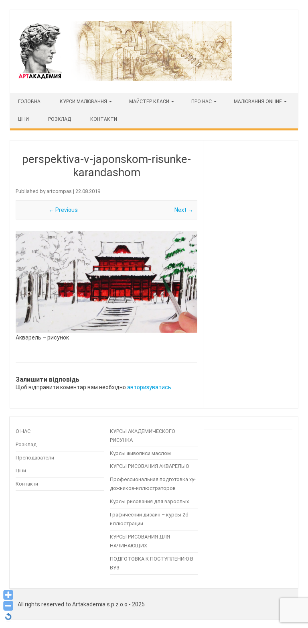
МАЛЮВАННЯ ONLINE (258, 101)
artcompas (59, 191)
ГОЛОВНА (29, 101)
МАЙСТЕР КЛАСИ (149, 101)
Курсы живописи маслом (140, 453)
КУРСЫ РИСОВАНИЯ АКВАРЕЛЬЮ (149, 466)
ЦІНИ (23, 119)
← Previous (63, 210)
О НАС (23, 431)
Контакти (103, 119)
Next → (183, 210)
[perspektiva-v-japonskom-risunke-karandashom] (106, 282)
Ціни (21, 470)
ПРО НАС (201, 101)
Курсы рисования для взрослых (149, 501)
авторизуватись (149, 387)
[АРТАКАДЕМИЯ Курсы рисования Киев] (124, 79)
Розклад (59, 119)
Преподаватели (35, 458)
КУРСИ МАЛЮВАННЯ (83, 101)
